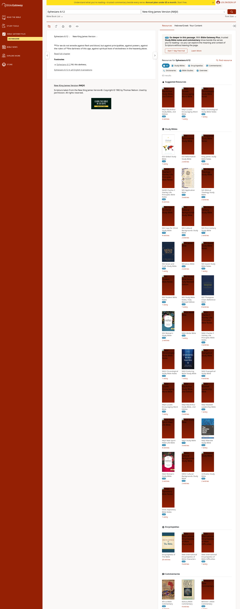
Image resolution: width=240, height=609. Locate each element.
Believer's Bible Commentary (208, 603)
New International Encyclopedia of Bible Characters (189, 556)
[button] (225, 2)
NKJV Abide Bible (189, 333)
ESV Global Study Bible (169, 157)
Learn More (196, 50)
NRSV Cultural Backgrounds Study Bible (190, 476)
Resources (167, 25)
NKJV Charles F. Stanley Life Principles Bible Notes (208, 336)
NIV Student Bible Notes (169, 298)
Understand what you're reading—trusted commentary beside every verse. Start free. (130, 2)
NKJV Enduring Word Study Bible (189, 372)
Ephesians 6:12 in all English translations (73, 70)
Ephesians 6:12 (64, 64)
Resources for (176, 60)
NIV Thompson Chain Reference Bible (208, 299)
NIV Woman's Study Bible (167, 334)
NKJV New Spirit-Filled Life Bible (169, 441)
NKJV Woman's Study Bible (168, 475)
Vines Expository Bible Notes (169, 511)
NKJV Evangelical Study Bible (209, 372)
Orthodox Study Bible (208, 475)
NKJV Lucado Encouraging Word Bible (190, 111)
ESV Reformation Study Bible (189, 157)
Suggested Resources (175, 82)
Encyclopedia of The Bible (168, 555)
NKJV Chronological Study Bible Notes (210, 110)
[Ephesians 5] (47, 55)
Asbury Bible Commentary (187, 603)
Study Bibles (171, 129)
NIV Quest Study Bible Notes (208, 265)
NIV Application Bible (188, 191)
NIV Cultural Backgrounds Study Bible (190, 230)
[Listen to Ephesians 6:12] (77, 26)
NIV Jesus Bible (188, 264)
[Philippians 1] (155, 55)
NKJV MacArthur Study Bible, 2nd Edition (169, 111)
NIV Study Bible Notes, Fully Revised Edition (188, 299)
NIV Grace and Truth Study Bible (169, 265)
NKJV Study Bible (189, 440)
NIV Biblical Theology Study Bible (208, 192)
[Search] (232, 11)
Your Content (196, 25)
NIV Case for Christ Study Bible (170, 229)
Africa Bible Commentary (167, 603)
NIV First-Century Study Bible (209, 229)
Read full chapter (62, 53)
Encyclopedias (172, 527)
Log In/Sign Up (228, 2)
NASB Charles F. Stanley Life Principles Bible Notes (168, 193)
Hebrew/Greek (181, 25)
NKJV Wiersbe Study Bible (207, 441)
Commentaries (172, 574)
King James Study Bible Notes (209, 157)
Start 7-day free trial (176, 50)
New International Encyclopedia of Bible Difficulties (209, 556)
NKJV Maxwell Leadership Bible (209, 406)
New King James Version (66, 85)
